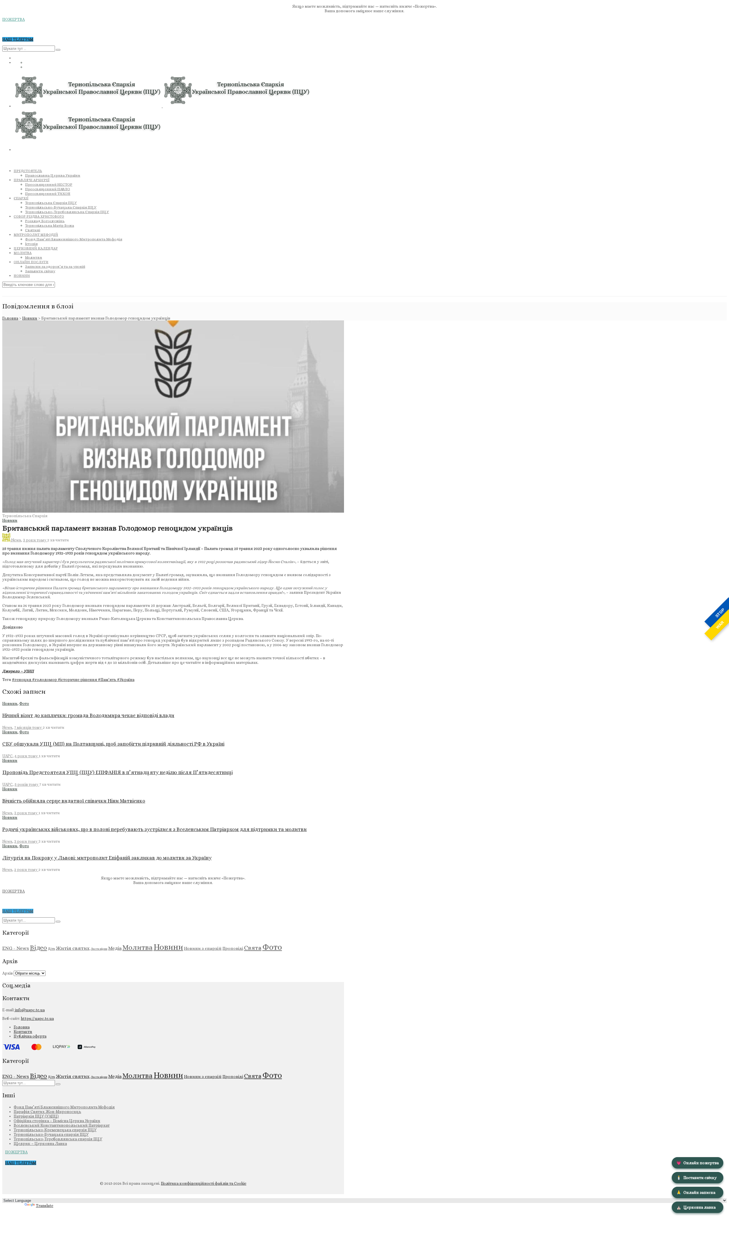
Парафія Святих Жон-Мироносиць (47, 1111)
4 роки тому (27, 756)
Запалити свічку (40, 271)
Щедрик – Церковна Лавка (40, 1143)
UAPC (7, 756)
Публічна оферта (30, 1036)
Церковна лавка (696, 1207)
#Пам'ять (107, 679)
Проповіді (232, 948)
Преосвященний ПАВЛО (47, 189)
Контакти (23, 1031)
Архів (7, 973)
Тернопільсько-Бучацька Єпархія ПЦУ (61, 207)
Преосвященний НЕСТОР (48, 184)
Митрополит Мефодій (36, 235)
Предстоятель (28, 171)
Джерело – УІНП (18, 671)
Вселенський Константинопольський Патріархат (62, 1125)
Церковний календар (36, 248)
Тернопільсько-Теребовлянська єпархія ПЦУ (58, 1139)
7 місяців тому (28, 727)
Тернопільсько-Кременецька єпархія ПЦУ (55, 1130)
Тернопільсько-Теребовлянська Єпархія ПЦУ (67, 212)
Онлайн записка (695, 1192)
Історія (31, 244)
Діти (51, 949)
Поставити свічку (696, 1177)
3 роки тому (35, 540)
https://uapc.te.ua (37, 1018)
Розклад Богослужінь (45, 221)
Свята (252, 947)
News (16, 540)
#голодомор (45, 679)
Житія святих (73, 948)
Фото (24, 703)
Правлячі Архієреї (32, 180)
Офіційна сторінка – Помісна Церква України (57, 1120)
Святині (32, 230)
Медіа (115, 948)
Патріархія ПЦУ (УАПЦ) (36, 1116)
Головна (10, 318)
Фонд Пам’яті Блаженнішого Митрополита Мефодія (73, 239)
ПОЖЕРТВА (13, 19)
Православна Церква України (52, 175)
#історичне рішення (78, 679)
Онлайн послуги (31, 262)
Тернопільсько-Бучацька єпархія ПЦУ (51, 1134)
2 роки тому (26, 869)
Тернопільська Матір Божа (49, 225)
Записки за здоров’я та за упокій (55, 266)
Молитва (23, 253)
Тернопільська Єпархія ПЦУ (51, 202)
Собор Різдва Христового (39, 216)
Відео (38, 948)
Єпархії (21, 198)
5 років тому (27, 784)
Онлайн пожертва (697, 1163)
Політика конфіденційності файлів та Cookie (203, 1183)
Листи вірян (99, 948)
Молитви (33, 257)
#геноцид (22, 679)
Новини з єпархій (203, 948)
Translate (44, 1205)
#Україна (125, 679)
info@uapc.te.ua (29, 1010)
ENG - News (15, 948)
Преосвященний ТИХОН (47, 193)
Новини (22, 276)
